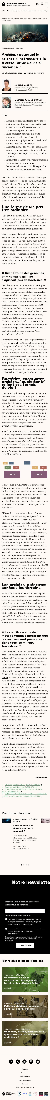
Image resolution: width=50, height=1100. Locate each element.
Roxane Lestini (23, 84)
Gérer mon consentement (25, 1087)
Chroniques (10, 18)
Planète (5, 11)
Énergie (15, 11)
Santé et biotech (28, 11)
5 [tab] (28, 865)
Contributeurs (25, 1076)
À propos (25, 1069)
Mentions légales (25, 1080)
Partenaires (25, 1073)
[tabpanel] (21, 835)
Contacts (25, 1084)
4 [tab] (26, 865)
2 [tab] (23, 865)
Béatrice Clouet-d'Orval (28, 99)
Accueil (4, 18)
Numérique (43, 11)
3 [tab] (25, 865)
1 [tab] (21, 865)
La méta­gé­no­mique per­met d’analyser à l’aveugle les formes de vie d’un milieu (23, 674)
